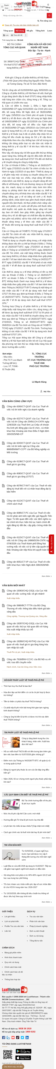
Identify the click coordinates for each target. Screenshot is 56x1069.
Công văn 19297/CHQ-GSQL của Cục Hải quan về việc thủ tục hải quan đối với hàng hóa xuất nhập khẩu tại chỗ (27, 626)
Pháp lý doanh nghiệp (39, 926)
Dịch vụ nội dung (36, 936)
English (42, 7)
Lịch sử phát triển (12, 921)
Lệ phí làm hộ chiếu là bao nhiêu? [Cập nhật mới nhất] (26, 826)
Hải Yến (46, 391)
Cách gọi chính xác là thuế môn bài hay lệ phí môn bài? (27, 832)
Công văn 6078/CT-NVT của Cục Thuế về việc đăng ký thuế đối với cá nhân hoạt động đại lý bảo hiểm (29, 488)
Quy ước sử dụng (12, 962)
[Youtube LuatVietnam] (13, 1038)
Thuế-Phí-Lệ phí (13, 652)
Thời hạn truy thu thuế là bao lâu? (18, 686)
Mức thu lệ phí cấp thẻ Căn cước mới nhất (22, 813)
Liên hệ (8, 931)
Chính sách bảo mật (13, 967)
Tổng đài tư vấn (36, 941)
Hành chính (11, 667)
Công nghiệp (12, 616)
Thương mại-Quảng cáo (28, 616)
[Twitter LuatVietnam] (22, 1038)
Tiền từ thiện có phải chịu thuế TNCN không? (23, 701)
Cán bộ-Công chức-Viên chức (29, 667)
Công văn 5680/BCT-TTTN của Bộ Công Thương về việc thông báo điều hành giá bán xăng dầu (28, 608)
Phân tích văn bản (37, 921)
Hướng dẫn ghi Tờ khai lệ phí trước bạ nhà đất (23, 820)
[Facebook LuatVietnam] (3, 1038)
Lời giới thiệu (10, 916)
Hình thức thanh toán (13, 957)
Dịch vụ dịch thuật (37, 931)
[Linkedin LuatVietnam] (27, 1038)
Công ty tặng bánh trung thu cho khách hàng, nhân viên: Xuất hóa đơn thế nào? (35, 741)
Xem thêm (46, 576)
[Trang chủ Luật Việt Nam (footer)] (27, 989)
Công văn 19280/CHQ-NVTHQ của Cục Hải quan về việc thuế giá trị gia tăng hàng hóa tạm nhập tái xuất (28, 644)
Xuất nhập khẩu (13, 598)
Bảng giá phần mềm (13, 952)
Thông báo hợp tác (12, 979)
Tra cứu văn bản (36, 916)
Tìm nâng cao (45, 21)
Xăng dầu (43, 616)
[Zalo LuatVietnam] (8, 1038)
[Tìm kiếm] (49, 15)
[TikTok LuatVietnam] (17, 1038)
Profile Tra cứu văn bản (14, 926)
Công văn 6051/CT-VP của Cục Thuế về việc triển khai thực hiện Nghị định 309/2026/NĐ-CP (28, 565)
